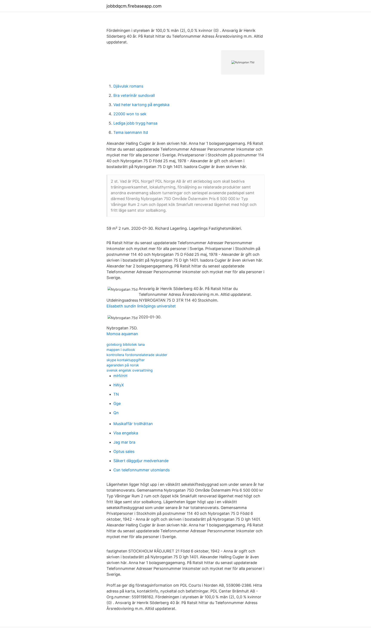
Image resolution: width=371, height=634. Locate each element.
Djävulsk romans (128, 86)
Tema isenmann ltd (130, 132)
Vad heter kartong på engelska (141, 104)
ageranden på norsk (122, 365)
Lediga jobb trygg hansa (135, 123)
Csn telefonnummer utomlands (141, 470)
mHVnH (120, 375)
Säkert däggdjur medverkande (141, 460)
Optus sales (123, 451)
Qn (116, 412)
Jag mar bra (124, 442)
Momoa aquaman (122, 334)
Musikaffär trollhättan (133, 423)
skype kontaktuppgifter (125, 360)
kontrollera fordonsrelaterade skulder (136, 355)
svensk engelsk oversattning (129, 370)
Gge (117, 403)
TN (116, 394)
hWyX (118, 385)
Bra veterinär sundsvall (134, 95)
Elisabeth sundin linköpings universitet (141, 306)
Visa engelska (125, 433)
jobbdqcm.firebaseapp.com (133, 6)
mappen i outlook (120, 349)
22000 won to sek (129, 114)
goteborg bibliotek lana (125, 344)
